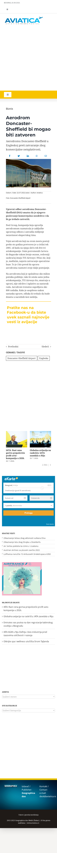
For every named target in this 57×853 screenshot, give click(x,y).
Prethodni (13, 346)
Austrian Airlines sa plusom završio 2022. (22, 550)
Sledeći (45, 346)
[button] (6, 446)
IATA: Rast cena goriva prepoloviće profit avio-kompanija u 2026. (15, 454)
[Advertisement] (28, 58)
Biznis (9, 108)
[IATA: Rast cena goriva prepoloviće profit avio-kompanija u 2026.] (16, 432)
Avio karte (50, 524)
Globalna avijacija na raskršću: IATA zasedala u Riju (40, 453)
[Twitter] (18, 156)
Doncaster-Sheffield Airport (21, 358)
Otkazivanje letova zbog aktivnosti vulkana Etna (24, 538)
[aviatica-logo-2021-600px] (24, 17)
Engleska (43, 358)
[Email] (45, 156)
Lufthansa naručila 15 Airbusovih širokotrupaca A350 (27, 554)
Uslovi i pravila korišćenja (29, 815)
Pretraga (28, 513)
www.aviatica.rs (33, 823)
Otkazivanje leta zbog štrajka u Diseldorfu (22, 542)
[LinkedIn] (27, 156)
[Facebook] (9, 156)
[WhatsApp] (36, 156)
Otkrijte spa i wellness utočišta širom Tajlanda (26, 641)
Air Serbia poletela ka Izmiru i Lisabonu (21, 546)
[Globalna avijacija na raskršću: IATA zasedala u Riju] (40, 432)
